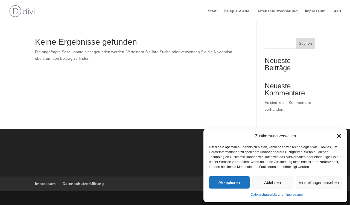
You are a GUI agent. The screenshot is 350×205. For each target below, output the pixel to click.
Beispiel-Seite (236, 11)
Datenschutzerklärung (267, 195)
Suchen (305, 43)
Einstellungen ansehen (319, 182)
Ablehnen (272, 182)
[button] (339, 136)
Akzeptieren (229, 182)
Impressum (294, 195)
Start (212, 11)
